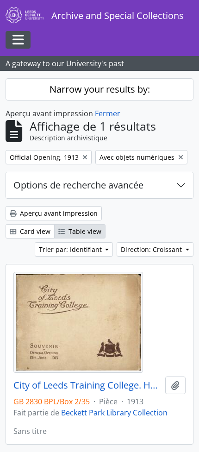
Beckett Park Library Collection (114, 413)
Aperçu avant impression (58, 213)
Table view (84, 231)
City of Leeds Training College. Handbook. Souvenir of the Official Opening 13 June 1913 (87, 385)
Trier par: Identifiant (71, 249)
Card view (34, 231)
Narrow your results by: (100, 89)
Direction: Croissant (152, 249)
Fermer (107, 113)
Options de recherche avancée (78, 185)
